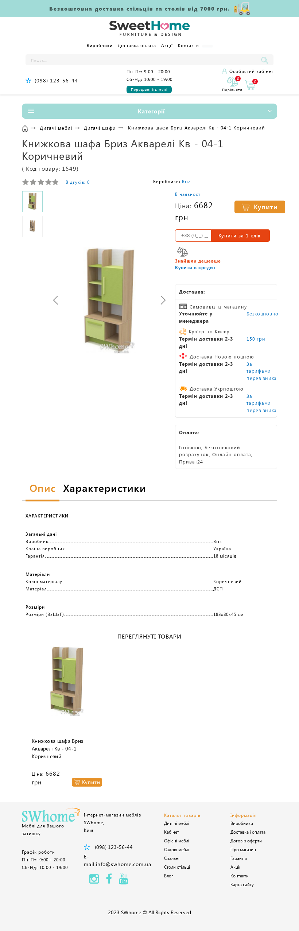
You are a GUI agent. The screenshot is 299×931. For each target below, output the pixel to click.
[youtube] (123, 880)
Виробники (100, 45)
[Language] (207, 46)
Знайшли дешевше (198, 261)
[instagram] (94, 880)
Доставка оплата (137, 45)
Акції (167, 45)
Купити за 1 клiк (239, 235)
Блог (168, 875)
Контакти (188, 45)
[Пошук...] (266, 59)
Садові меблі (176, 849)
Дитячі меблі (176, 823)
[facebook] (109, 880)
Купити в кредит (195, 267)
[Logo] (149, 29)
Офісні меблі (176, 840)
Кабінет (171, 832)
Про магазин (243, 849)
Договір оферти (246, 840)
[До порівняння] (182, 252)
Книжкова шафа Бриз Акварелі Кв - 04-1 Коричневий (57, 748)
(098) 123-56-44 (56, 80)
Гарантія (238, 858)
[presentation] (55, 300)
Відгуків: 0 (78, 182)
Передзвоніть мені (149, 89)
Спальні (171, 858)
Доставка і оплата (247, 832)
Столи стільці (177, 867)
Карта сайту (242, 884)
